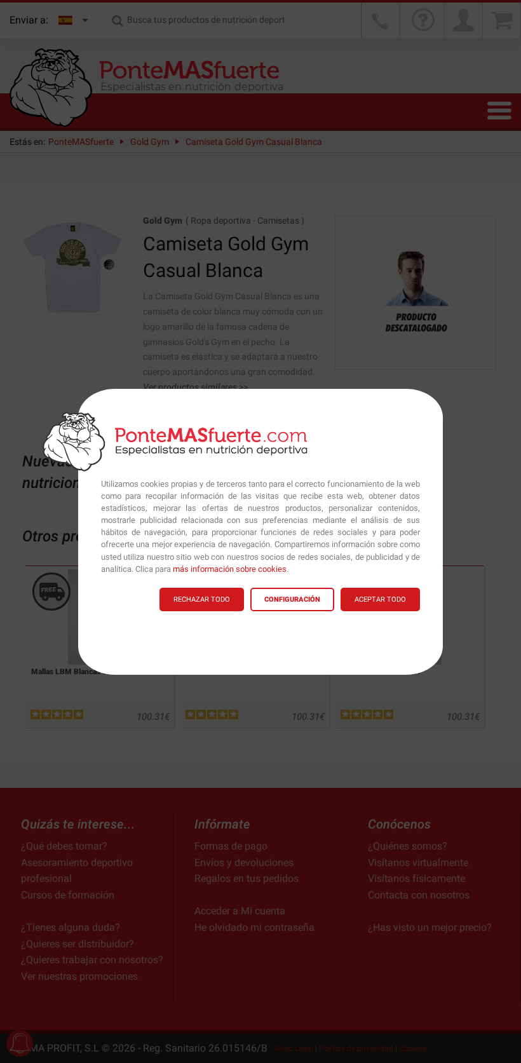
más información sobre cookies (230, 569)
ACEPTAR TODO (380, 599)
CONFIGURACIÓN (292, 599)
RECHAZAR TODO (201, 599)
